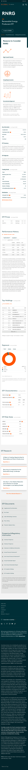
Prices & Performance (10, 34)
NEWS (2, 612)
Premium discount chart (9, 234)
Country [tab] (14, 349)
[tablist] (14, 238)
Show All (14, 332)
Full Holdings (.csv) (7, 303)
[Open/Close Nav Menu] (23, 4)
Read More (6, 462)
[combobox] (10, 240)
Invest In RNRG (7, 30)
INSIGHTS (3, 605)
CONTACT (3, 610)
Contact (23, 1)
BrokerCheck (22, 636)
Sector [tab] (5, 349)
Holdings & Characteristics (20, 34)
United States (5, 1)
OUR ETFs (3, 603)
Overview (3, 34)
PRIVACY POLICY (5, 614)
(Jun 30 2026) (16, 239)
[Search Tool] (26, 4)
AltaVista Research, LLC (8, 376)
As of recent (4, 239)
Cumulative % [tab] (14, 237)
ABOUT (2, 607)
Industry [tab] (9, 349)
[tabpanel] (14, 247)
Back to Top (5, 766)
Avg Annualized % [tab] (7, 237)
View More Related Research (13, 493)
